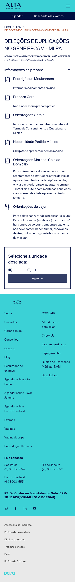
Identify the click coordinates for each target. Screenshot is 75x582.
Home (8, 27)
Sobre (8, 313)
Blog (7, 357)
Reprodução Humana (18, 446)
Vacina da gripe (14, 437)
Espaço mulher (52, 353)
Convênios (11, 339)
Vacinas (9, 429)
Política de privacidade (17, 532)
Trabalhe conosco (14, 546)
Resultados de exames (49, 16)
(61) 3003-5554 (14, 482)
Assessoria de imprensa (18, 524)
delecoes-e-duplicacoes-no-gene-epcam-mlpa (36, 30)
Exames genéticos (54, 344)
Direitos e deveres (14, 539)
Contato (9, 348)
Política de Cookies (15, 561)
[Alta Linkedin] (25, 508)
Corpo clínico (13, 331)
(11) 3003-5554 (14, 469)
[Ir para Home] (13, 6)
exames (20, 27)
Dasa (7, 554)
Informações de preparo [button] (23, 70)
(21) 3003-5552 (52, 469)
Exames (9, 420)
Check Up (48, 335)
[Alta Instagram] (6, 508)
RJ (34, 270)
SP (15, 270)
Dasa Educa (50, 375)
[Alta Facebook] (15, 508)
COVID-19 (48, 313)
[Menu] (65, 6)
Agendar (17, 16)
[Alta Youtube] (34, 508)
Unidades (10, 322)
